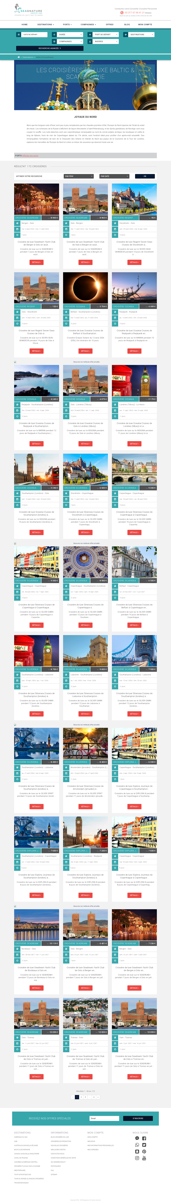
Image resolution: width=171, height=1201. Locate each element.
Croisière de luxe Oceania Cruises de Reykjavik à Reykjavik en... (134, 332)
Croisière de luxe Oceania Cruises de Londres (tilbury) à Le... (134, 424)
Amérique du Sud (20, 1137)
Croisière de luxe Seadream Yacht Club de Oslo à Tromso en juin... (36, 1057)
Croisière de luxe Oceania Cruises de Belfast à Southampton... (85, 332)
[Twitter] (144, 1145)
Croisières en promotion (61, 1141)
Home (25, 24)
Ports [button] (66, 24)
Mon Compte (145, 24)
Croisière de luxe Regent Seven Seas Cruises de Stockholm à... (134, 243)
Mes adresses (93, 1150)
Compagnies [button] (88, 24)
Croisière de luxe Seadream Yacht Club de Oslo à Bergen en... (85, 969)
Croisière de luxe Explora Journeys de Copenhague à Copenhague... (134, 876)
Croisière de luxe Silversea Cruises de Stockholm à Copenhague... (85, 513)
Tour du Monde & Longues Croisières (29, 1179)
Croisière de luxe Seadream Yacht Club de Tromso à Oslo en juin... (85, 1057)
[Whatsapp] (137, 1144)
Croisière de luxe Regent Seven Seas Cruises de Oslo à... (37, 332)
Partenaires (56, 1166)
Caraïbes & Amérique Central (26, 1162)
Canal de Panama (21, 1158)
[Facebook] (144, 1138)
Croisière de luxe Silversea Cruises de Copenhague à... (85, 606)
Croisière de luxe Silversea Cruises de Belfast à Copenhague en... (134, 606)
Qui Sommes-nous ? (58, 1162)
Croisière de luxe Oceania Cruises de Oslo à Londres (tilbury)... (85, 424)
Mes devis (91, 1141)
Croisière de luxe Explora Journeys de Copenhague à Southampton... (134, 787)
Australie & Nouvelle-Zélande (26, 1145)
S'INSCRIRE (138, 1118)
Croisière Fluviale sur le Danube (27, 1166)
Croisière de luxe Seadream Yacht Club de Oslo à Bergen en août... (85, 243)
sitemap (54, 1174)
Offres (109, 24)
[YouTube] (144, 1158)
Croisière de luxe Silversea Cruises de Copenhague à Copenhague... (134, 513)
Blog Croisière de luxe (60, 1137)
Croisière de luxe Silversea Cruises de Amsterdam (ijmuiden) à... (85, 787)
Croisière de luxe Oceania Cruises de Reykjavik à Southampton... (36, 424)
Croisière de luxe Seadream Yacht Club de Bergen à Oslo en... (134, 969)
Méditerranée (19, 1170)
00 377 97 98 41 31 (135, 12)
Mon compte (93, 1137)
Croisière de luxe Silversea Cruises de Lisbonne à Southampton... (85, 694)
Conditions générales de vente (63, 1158)
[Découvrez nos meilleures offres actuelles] (85, 362)
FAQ (52, 1170)
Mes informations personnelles (101, 1145)
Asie (15, 1141)
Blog (127, 24)
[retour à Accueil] (19, 57)
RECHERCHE (49, 48)
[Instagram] (137, 1157)
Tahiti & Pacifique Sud (22, 1174)
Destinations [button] (45, 24)
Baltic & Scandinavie (22, 1150)
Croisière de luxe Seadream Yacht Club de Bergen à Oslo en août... (36, 243)
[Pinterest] (144, 1151)
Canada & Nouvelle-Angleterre (26, 1154)
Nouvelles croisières (59, 1145)
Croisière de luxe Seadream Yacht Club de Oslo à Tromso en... (134, 1057)
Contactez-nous (57, 1154)
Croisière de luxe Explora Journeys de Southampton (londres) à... (37, 876)
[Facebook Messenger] (137, 1138)
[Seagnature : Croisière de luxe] (48, 8)
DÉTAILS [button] (36, 262)
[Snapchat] (137, 1151)
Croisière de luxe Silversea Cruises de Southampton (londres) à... (37, 694)
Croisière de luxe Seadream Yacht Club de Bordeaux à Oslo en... (36, 969)
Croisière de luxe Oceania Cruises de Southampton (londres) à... (36, 513)
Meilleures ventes (58, 1150)
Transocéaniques (21, 1183)
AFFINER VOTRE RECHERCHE (29, 176)
